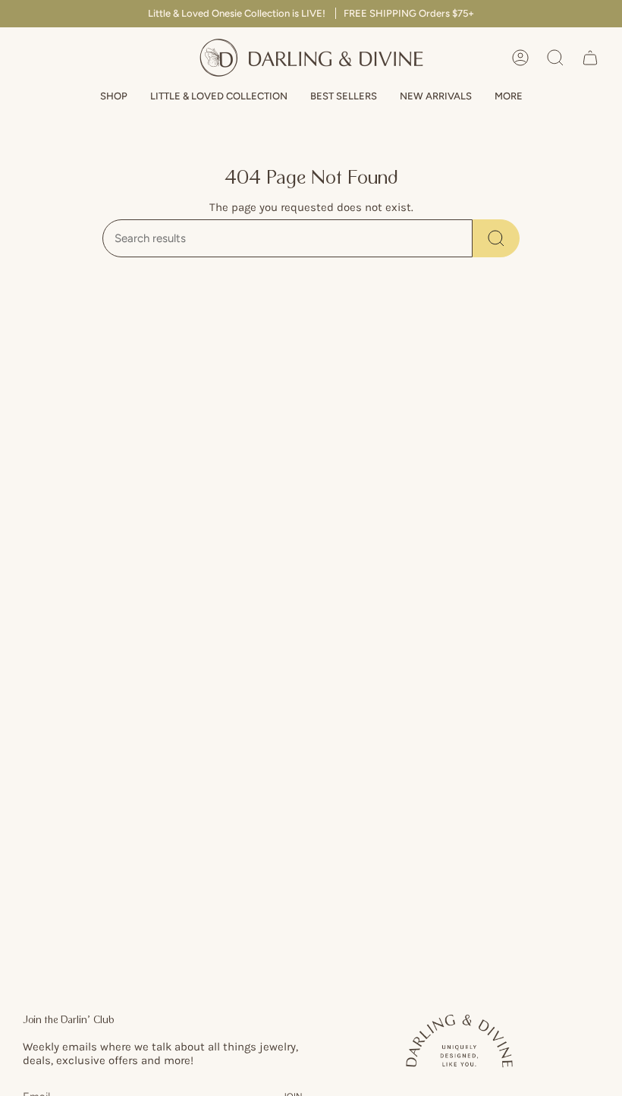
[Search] (496, 238)
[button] (114, 96)
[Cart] (590, 58)
